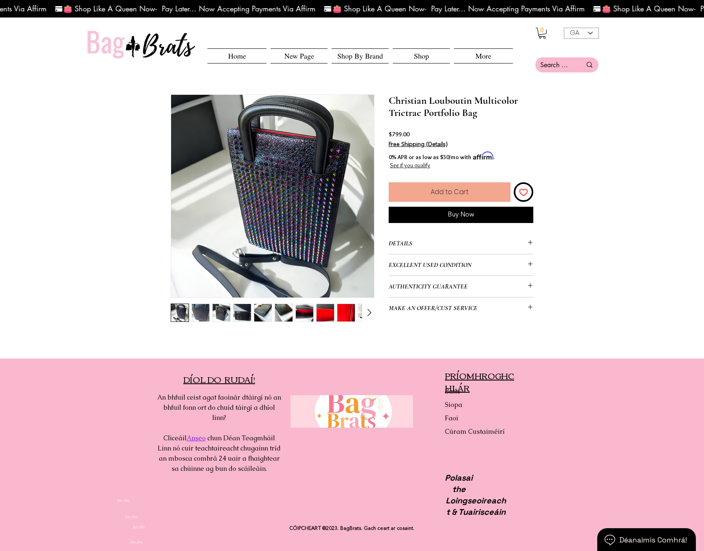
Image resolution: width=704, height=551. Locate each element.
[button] (421, 55)
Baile (453, 391)
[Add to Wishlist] (523, 192)
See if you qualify (410, 165)
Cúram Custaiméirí (473, 431)
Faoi (451, 418)
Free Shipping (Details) (418, 144)
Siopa (453, 404)
